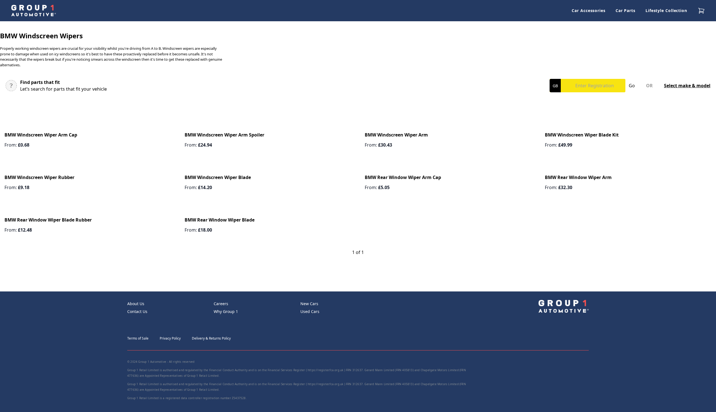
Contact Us (137, 311)
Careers (221, 303)
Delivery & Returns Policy (211, 338)
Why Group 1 (226, 311)
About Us (135, 303)
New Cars (309, 303)
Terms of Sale (138, 338)
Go (632, 86)
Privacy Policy (170, 338)
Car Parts (625, 10)
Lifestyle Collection (666, 10)
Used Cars (309, 311)
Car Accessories (589, 10)
